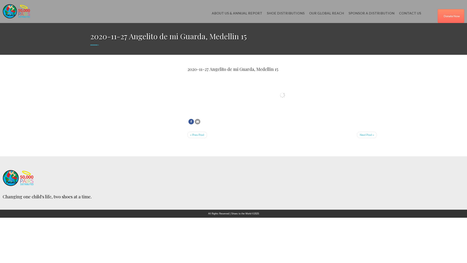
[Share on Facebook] (191, 121)
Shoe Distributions (286, 13)
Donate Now (452, 16)
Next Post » (367, 134)
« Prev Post (197, 134)
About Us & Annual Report (237, 13)
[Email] (197, 121)
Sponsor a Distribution (372, 13)
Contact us (410, 13)
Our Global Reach (326, 13)
